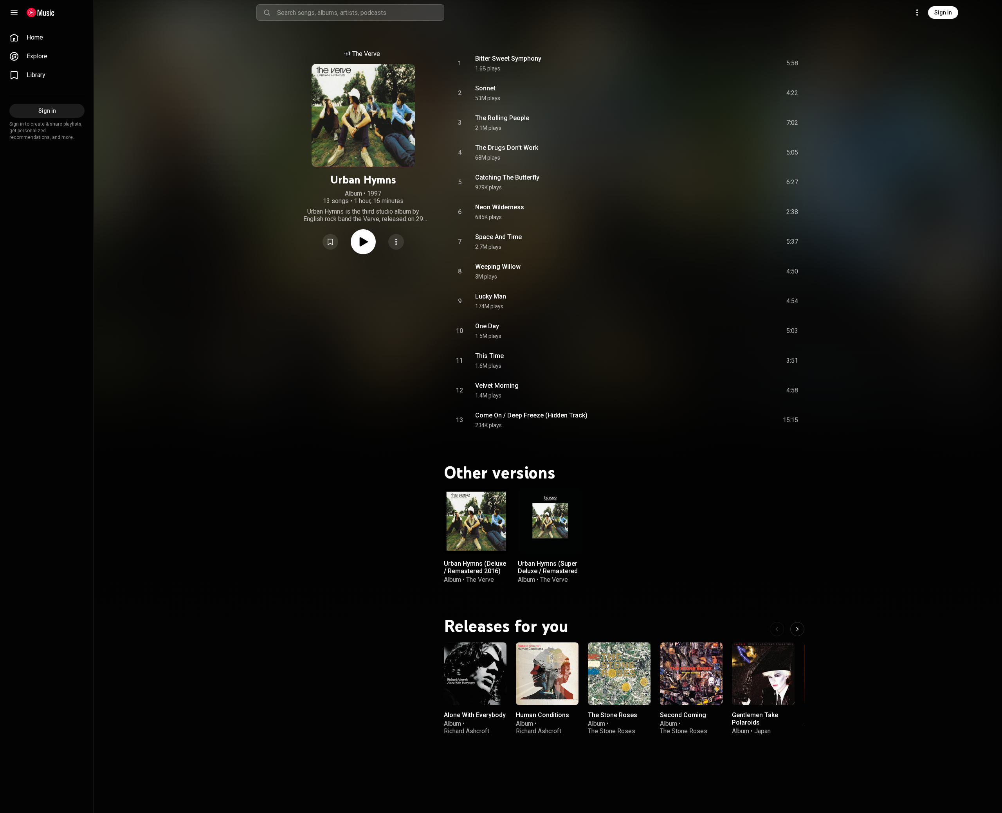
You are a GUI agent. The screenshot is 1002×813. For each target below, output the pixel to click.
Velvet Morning (497, 385)
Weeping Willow (498, 266)
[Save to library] (330, 241)
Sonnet (485, 88)
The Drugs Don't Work (506, 147)
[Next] (797, 629)
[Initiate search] (267, 12)
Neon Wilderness (499, 207)
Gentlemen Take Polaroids (755, 718)
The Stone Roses (612, 715)
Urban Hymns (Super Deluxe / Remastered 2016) (548, 571)
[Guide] (14, 12)
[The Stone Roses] (619, 673)
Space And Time (498, 237)
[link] (47, 37)
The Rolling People (502, 118)
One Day (487, 326)
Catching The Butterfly (507, 177)
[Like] (733, 63)
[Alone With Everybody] (475, 673)
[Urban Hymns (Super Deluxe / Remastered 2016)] (550, 521)
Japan (762, 731)
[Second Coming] (691, 673)
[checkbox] (792, 63)
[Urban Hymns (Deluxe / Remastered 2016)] (476, 521)
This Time (489, 356)
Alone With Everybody (475, 715)
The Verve (366, 54)
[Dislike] (748, 63)
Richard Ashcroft (466, 731)
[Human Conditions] (547, 673)
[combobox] (360, 12)
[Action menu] (396, 242)
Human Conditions (542, 715)
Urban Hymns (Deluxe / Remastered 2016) (475, 567)
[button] (330, 242)
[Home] (40, 12)
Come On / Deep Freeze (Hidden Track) (531, 415)
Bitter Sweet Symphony (508, 58)
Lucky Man (490, 296)
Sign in (943, 12)
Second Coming (683, 715)
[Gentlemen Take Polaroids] (763, 673)
